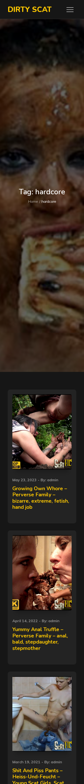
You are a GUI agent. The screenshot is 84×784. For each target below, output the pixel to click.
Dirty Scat (30, 9)
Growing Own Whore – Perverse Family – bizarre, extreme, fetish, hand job (40, 498)
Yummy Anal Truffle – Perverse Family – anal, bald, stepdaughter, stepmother (40, 639)
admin (52, 480)
